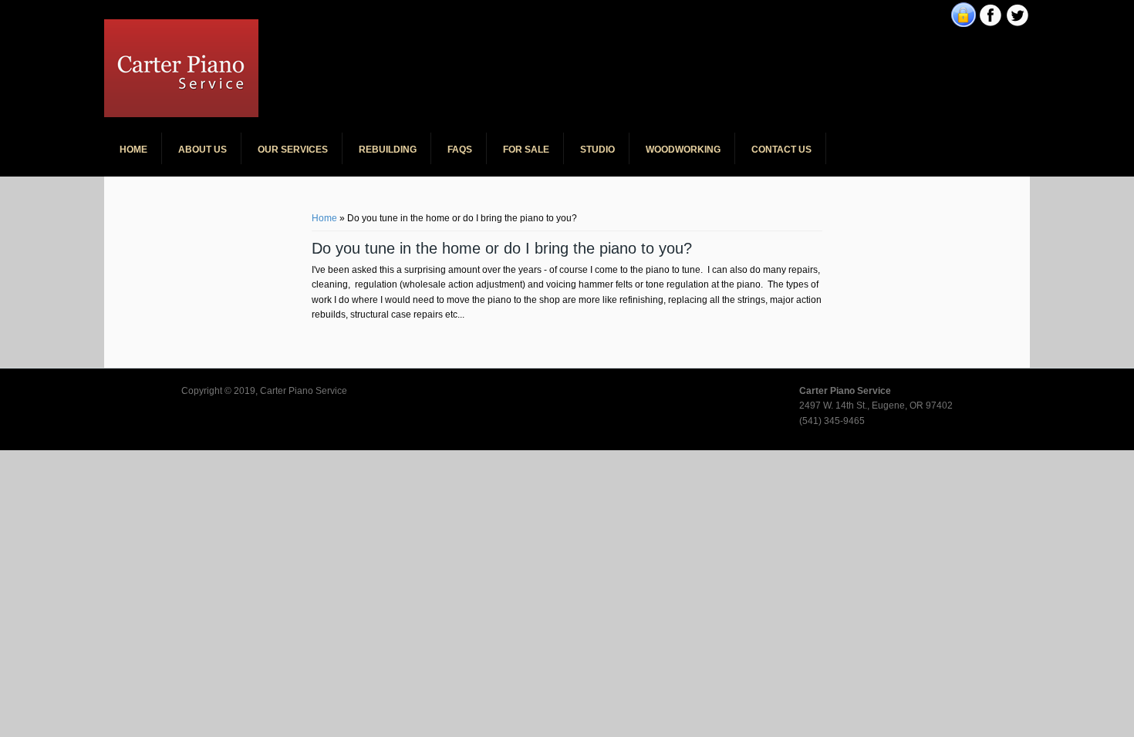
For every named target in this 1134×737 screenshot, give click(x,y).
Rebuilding (388, 149)
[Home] (181, 114)
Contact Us (781, 149)
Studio (597, 149)
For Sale (526, 149)
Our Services (293, 149)
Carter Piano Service (373, 30)
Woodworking (683, 149)
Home (133, 149)
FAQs (459, 149)
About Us (202, 149)
